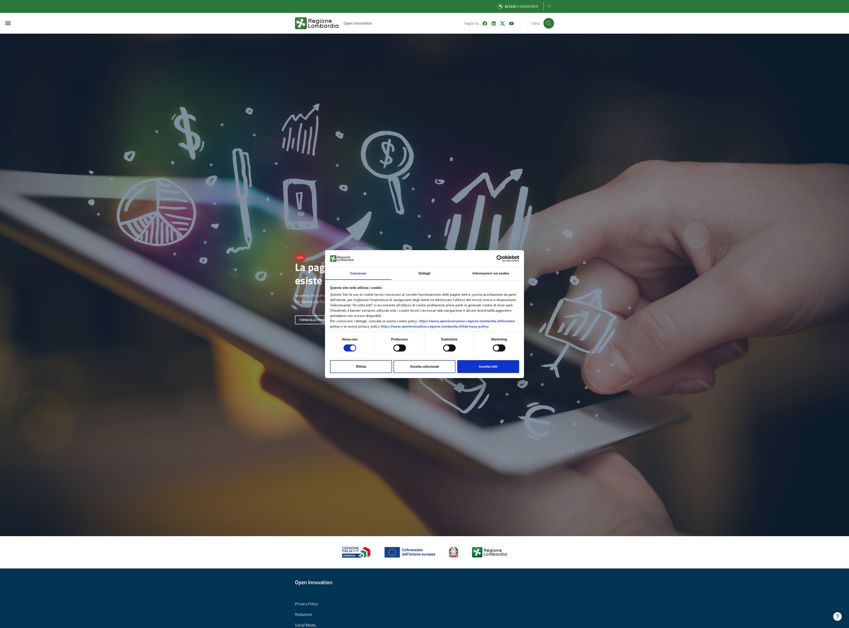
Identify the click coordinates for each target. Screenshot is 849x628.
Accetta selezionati (424, 366)
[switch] (399, 348)
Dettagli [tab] (425, 273)
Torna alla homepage (316, 319)
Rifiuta (361, 366)
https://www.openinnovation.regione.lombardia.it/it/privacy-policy (435, 326)
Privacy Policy (306, 604)
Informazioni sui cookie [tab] (490, 273)
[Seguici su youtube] (509, 23)
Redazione (303, 614)
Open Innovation (358, 23)
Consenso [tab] (358, 273)
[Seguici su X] (500, 23)
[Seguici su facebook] (483, 23)
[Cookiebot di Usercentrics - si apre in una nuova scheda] (499, 258)
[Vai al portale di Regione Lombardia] (319, 23)
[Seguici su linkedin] (492, 23)
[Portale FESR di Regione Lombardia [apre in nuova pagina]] (356, 552)
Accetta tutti (488, 366)
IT (549, 6)
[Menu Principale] (7, 23)
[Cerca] (548, 23)
